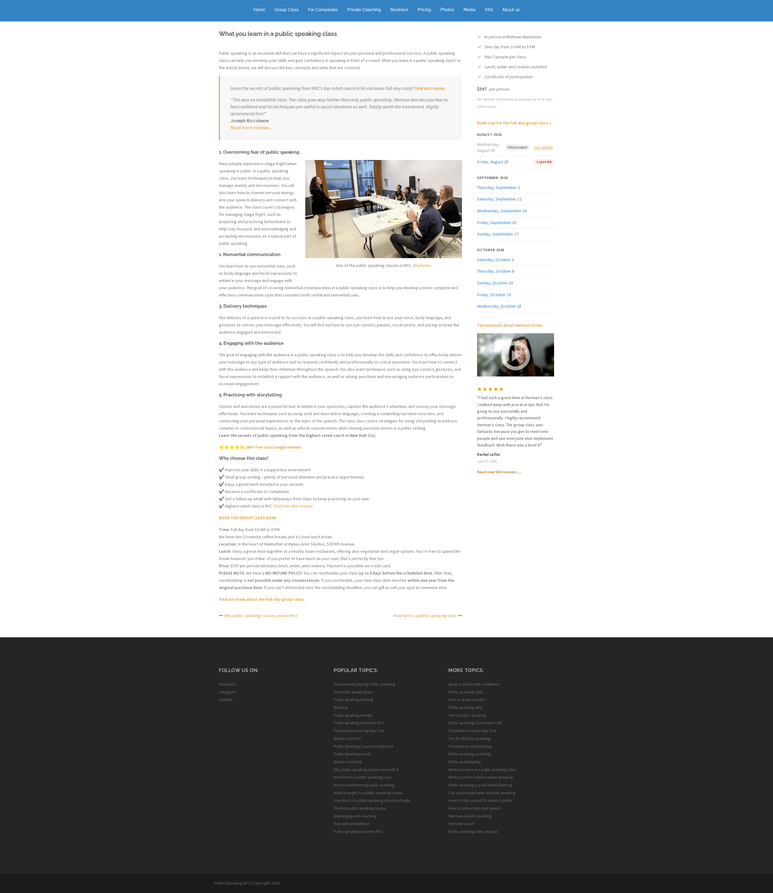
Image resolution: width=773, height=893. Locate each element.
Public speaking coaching (469, 754)
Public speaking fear (464, 761)
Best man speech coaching (470, 816)
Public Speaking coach (352, 754)
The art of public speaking (469, 738)
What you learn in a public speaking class (481, 769)
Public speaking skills (465, 707)
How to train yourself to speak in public (480, 800)
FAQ (489, 9)
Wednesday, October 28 (499, 306)
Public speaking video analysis (473, 831)
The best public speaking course (359, 808)
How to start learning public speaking (364, 785)
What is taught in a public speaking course (368, 792)
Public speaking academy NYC (358, 831)
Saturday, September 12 (499, 199)
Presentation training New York (359, 730)
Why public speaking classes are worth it (260, 615)
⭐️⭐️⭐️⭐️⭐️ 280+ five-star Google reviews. (260, 447)
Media (469, 9)
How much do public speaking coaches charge (372, 800)
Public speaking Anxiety (353, 715)
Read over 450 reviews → (499, 472)
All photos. (422, 265)
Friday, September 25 (496, 222)
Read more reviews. (250, 127)
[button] (515, 354)
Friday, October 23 (494, 294)
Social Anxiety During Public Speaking (364, 684)
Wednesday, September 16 (502, 210)
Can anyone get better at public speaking (481, 792)
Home (259, 9)
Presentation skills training (469, 746)
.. (271, 127)
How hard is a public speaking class (425, 615)
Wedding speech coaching (355, 816)
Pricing (424, 9)
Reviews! (399, 9)
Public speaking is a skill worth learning (480, 785)
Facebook (227, 684)
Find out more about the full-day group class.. (262, 599)
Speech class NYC (348, 738)
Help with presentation (352, 823)
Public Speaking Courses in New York (363, 746)
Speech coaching (347, 761)
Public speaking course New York (475, 722)
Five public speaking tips (353, 692)
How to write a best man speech (474, 808)
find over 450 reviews (293, 506)
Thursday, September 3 (498, 187)
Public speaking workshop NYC (359, 722)
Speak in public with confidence (473, 684)
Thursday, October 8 (495, 271)
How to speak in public (467, 699)
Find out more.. (430, 88)
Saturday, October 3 (495, 259)
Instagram (227, 692)
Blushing (341, 707)
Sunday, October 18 (495, 283)
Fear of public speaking (467, 715)
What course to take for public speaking (480, 777)
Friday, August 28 (492, 162)
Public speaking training (353, 699)
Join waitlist (543, 147)
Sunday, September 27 (497, 234)
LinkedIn (226, 699)
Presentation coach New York (472, 730)
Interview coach (461, 823)
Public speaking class (465, 692)
